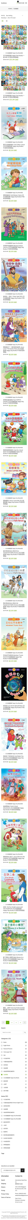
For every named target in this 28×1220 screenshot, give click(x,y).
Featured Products (15, 1048)
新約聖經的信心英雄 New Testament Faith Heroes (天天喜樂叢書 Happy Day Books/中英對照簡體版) (13, 553)
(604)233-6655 (22, 1193)
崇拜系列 (6, 1128)
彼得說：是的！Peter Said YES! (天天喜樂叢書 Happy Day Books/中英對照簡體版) (14, 298)
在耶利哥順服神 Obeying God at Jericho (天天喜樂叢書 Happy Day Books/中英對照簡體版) (13, 247)
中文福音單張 (15, 1058)
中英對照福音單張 (15, 1061)
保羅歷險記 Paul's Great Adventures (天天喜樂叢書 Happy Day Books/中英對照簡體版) (13, 807)
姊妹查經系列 (7, 1122)
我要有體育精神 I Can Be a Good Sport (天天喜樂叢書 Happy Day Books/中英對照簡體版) (13, 451)
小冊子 (15, 1084)
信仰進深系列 (7, 1106)
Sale (15, 1055)
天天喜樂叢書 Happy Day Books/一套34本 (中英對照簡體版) (13, 56)
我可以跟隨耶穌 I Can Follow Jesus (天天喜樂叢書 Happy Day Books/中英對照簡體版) (14, 146)
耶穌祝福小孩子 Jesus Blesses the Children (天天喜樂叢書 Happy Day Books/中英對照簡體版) (14, 858)
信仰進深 (15, 1065)
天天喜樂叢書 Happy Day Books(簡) (12, 1115)
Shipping (3, 1183)
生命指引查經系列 (8, 1138)
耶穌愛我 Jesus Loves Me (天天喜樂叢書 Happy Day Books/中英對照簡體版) (13, 502)
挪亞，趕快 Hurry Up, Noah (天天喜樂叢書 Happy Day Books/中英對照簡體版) (14, 1009)
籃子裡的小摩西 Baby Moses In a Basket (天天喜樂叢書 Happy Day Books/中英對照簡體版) (13, 959)
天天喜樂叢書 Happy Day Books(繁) (12, 1118)
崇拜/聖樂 (15, 1090)
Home (10, 8)
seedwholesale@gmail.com (21, 1195)
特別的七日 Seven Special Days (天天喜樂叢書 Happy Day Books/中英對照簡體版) (14, 707)
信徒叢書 (15, 1068)
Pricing (3, 1190)
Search (3, 1180)
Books (15, 1042)
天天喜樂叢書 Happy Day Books (15, 1077)
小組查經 (15, 1087)
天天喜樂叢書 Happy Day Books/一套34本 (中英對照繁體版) (13, 96)
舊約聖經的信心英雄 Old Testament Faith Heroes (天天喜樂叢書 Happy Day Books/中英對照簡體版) (13, 605)
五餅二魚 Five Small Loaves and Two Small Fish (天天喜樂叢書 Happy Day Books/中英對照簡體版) (14, 908)
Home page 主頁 (15, 1052)
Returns (3, 1187)
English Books (15, 1045)
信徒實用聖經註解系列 (15, 1071)
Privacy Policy (5, 1194)
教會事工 (6, 1131)
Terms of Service (5, 1197)
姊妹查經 (15, 1081)
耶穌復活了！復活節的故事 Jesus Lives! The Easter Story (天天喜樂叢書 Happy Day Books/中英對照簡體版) (13, 349)
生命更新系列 (7, 1141)
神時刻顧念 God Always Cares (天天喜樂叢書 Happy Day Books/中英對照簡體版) (13, 196)
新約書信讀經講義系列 (9, 1135)
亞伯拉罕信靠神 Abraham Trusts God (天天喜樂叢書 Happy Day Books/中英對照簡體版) (13, 656)
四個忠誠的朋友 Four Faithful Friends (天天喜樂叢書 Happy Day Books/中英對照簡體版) (13, 401)
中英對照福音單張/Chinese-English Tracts (13, 1102)
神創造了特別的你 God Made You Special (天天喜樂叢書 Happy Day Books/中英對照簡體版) (13, 757)
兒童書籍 (15, 1074)
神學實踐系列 (7, 1144)
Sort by (3, 15)
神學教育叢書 (7, 1148)
